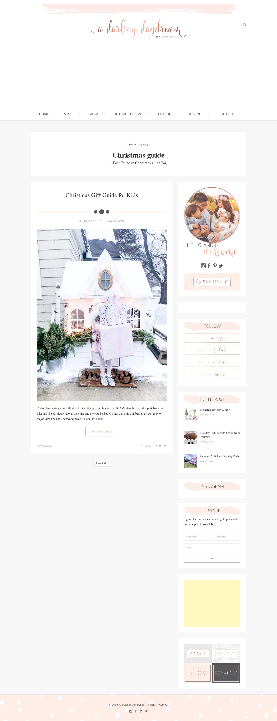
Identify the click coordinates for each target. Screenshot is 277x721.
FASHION (164, 114)
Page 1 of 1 (102, 463)
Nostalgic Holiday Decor (215, 409)
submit (212, 558)
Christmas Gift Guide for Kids (102, 195)
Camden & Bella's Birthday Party (219, 456)
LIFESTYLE (195, 114)
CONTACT (226, 114)
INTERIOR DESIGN (128, 114)
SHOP (68, 114)
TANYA (93, 114)
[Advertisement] (138, 78)
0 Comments (47, 445)
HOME (44, 114)
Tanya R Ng (90, 220)
